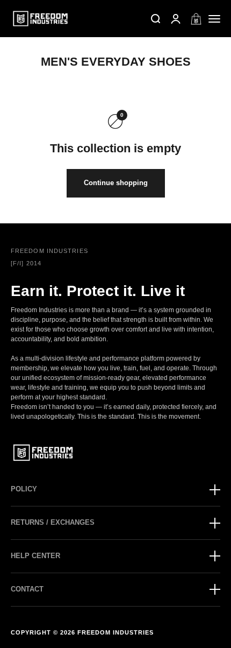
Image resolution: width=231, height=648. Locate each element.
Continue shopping (116, 183)
